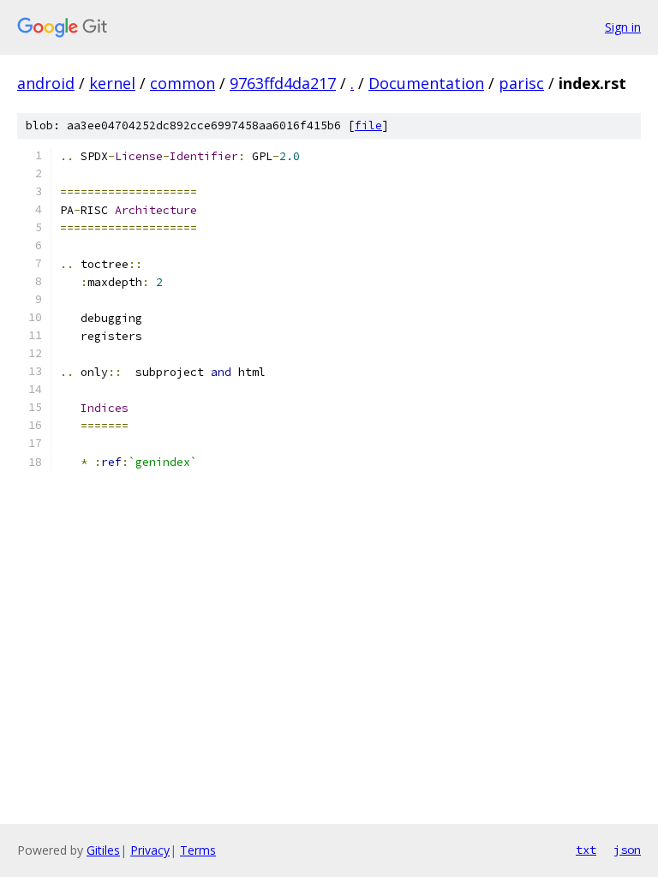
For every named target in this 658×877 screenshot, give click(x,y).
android (46, 83)
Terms (198, 850)
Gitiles (103, 850)
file (368, 125)
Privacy (150, 850)
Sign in (623, 27)
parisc (521, 83)
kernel (112, 83)
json (627, 849)
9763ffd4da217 (283, 83)
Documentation (426, 83)
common (182, 83)
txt (586, 849)
